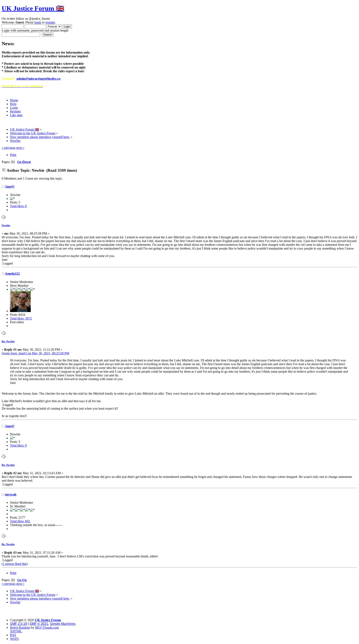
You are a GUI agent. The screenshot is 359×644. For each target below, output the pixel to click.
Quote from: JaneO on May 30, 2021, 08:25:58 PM (35, 353)
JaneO (9, 186)
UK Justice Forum (48, 620)
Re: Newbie (8, 341)
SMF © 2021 (39, 624)
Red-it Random (20, 627)
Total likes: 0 (18, 206)
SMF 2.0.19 (18, 624)
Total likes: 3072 (21, 318)
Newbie (6, 225)
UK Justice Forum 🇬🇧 (33, 8)
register (50, 22)
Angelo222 (12, 273)
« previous (8, 147)
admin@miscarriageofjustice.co (38, 78)
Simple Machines (62, 624)
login (37, 22)
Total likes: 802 (20, 521)
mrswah (10, 494)
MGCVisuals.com (47, 627)
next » (20, 147)
